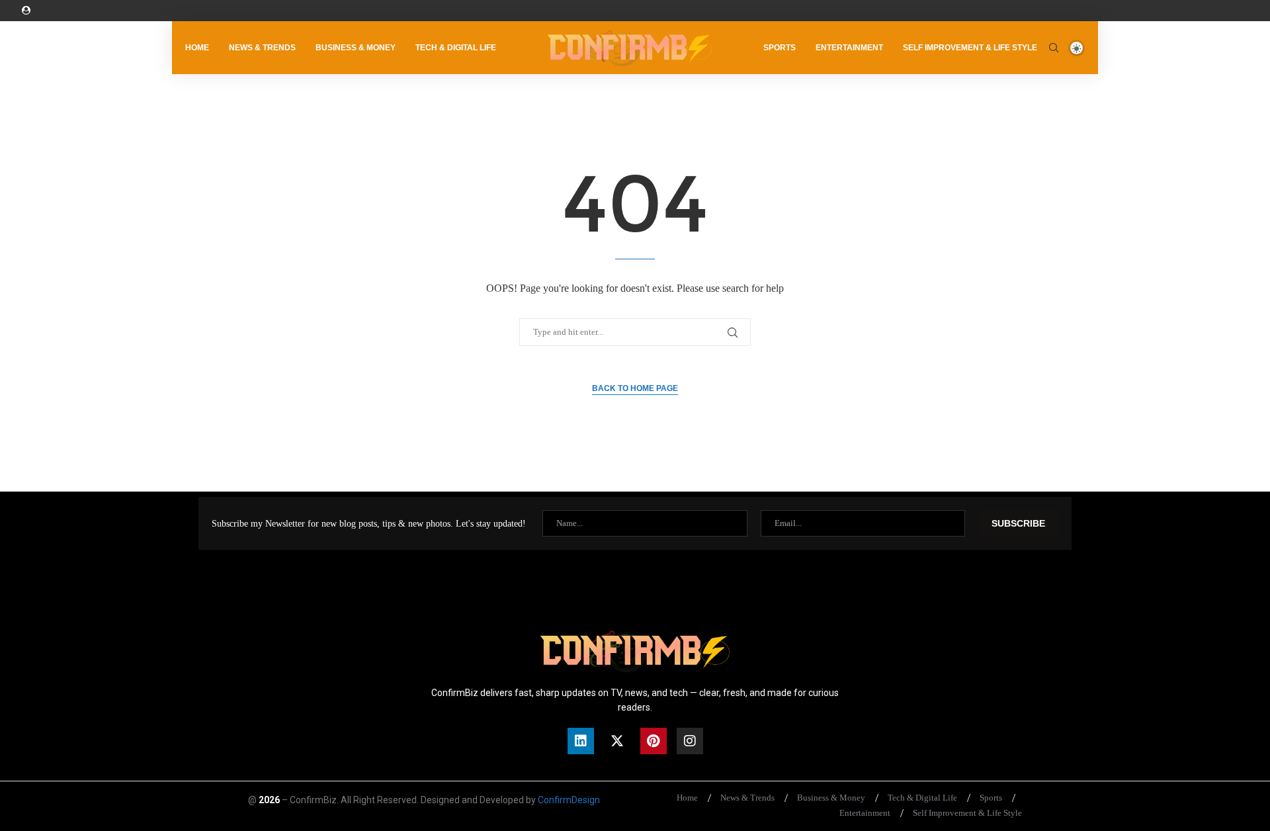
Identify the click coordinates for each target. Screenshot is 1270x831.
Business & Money (356, 47)
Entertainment (849, 47)
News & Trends (262, 47)
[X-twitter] (617, 741)
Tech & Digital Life (455, 47)
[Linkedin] (581, 741)
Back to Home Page (635, 388)
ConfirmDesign (569, 800)
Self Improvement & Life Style (970, 47)
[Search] (1053, 47)
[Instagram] (690, 741)
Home (197, 47)
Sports (779, 47)
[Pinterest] (653, 741)
